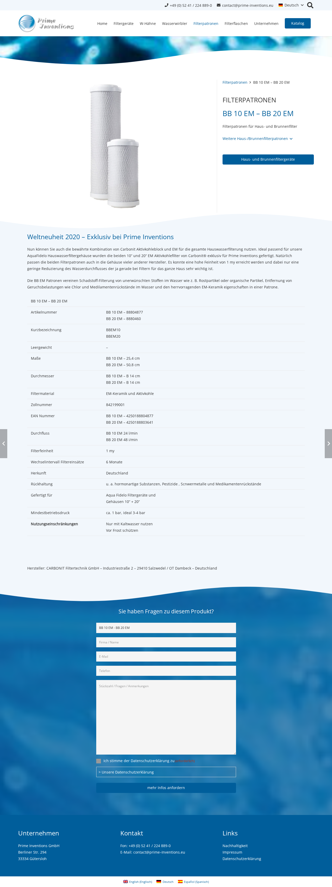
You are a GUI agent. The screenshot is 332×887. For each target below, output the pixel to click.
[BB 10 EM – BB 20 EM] (114, 83)
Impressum (232, 852)
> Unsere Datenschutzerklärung (126, 772)
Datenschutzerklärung (242, 858)
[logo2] (46, 23)
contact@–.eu (159, 852)
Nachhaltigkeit (235, 845)
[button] (291, 5)
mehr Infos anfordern (166, 787)
